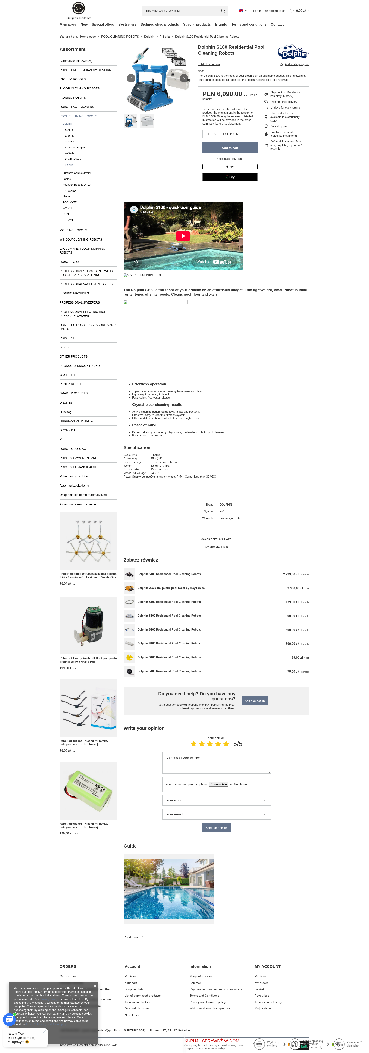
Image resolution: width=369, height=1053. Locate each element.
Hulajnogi (66, 412)
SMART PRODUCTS (74, 393)
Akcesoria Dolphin (75, 147)
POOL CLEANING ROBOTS (120, 36)
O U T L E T (68, 375)
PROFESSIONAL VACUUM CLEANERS (86, 284)
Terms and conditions (248, 24)
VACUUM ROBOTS (73, 79)
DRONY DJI (68, 430)
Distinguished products (160, 24)
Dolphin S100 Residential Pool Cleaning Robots (169, 574)
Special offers (103, 24)
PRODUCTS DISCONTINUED (80, 365)
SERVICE (66, 347)
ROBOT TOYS (69, 261)
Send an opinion (217, 827)
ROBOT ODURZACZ (74, 448)
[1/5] (194, 744)
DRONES (66, 402)
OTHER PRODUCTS (74, 356)
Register (130, 976)
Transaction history (137, 1002)
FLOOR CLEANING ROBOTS (80, 88)
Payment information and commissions (216, 989)
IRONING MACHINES (74, 293)
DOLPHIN (226, 504)
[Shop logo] (79, 11)
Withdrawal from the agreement (211, 1008)
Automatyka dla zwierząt (76, 60)
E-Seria (69, 135)
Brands (221, 24)
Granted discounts (137, 1008)
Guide (130, 846)
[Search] (223, 11)
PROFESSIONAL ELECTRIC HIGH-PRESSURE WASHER (83, 313)
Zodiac (67, 178)
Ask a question (255, 700)
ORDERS (68, 966)
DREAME (68, 220)
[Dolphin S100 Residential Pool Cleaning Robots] (129, 574)
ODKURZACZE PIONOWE (77, 421)
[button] (131, 78)
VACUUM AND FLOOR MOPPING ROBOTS (82, 250)
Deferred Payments (282, 141)
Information (200, 966)
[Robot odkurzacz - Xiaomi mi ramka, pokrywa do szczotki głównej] (88, 708)
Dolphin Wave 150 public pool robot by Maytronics (171, 588)
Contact (277, 24)
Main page (68, 24)
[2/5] (202, 744)
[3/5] (210, 744)
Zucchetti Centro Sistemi (77, 173)
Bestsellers (127, 24)
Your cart (131, 982)
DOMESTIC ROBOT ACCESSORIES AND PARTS (88, 326)
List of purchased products (143, 995)
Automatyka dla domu (74, 485)
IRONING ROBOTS (73, 97)
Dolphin (149, 36)
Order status (68, 976)
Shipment (196, 982)
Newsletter (132, 1015)
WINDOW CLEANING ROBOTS (81, 239)
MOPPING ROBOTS (73, 230)
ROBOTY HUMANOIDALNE (78, 467)
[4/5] (218, 744)
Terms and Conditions (204, 995)
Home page (88, 36)
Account (132, 966)
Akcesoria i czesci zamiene (78, 504)
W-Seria (69, 153)
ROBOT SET (68, 338)
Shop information (201, 976)
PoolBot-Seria (73, 159)
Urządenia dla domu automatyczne (83, 494)
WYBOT (67, 208)
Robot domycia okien (74, 476)
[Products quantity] (210, 134)
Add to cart (230, 148)
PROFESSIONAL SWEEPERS (80, 302)
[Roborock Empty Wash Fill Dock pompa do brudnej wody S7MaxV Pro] (88, 625)
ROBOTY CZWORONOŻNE (78, 458)
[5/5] (226, 744)
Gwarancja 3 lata (230, 518)
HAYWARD (69, 190)
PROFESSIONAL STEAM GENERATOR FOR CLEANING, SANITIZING (86, 273)
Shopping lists (134, 989)
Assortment (72, 49)
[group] (158, 78)
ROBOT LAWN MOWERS (77, 107)
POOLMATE (70, 202)
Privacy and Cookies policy (208, 1002)
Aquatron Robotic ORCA (77, 184)
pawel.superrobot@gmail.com (102, 1030)
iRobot (66, 196)
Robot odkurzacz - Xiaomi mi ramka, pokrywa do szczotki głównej (84, 742)
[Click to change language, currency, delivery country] (243, 10)
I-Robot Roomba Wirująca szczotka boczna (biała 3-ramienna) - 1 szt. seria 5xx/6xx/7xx (88, 575)
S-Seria (69, 129)
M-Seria (69, 141)
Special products (197, 24)
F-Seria (165, 36)
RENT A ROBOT (71, 384)
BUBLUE (68, 214)
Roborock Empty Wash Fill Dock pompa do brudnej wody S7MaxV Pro (88, 660)
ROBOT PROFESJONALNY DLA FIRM (86, 70)
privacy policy (49, 999)
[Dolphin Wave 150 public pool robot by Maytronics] (129, 588)
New (84, 24)
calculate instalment (283, 135)
